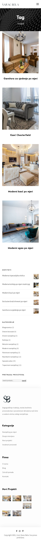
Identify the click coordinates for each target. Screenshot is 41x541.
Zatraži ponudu (8, 472)
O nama (5, 464)
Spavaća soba (7, 361)
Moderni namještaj (9, 348)
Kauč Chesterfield (20, 135)
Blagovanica (6, 327)
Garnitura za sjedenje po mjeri (21, 78)
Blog (4, 468)
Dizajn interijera (8, 436)
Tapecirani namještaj (10, 365)
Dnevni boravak (8, 331)
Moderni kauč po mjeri (20, 191)
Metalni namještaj (9, 344)
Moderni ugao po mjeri (20, 248)
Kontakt (5, 476)
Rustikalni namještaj (10, 357)
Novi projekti (7, 440)
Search (24, 381)
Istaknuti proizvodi (9, 445)
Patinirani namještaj (10, 352)
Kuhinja (5, 340)
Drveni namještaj (8, 336)
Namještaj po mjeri (9, 432)
